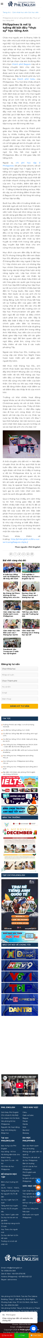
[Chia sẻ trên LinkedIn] (32, 554)
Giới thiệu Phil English (10, 1112)
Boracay (26, 1133)
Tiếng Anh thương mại (10, 1191)
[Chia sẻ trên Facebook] (15, 554)
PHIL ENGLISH (8, 1107)
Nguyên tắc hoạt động (10, 1127)
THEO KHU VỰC (30, 1107)
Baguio (25, 1118)
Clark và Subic (28, 1115)
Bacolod (26, 1130)
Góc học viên (33, 12)
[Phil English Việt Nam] (21, 4)
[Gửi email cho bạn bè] (24, 554)
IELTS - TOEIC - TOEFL (10, 1188)
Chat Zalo (37, 1335)
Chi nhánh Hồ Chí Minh (10, 1118)
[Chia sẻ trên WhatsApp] (11, 554)
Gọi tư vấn (8, 1335)
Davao (25, 1121)
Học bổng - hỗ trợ (8, 1152)
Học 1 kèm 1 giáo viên (10, 1215)
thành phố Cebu (26, 79)
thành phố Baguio (21, 64)
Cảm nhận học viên (20, 12)
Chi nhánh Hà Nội (9, 1115)
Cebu (25, 1112)
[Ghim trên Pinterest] (28, 554)
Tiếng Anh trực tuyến (9, 1206)
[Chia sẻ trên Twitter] (19, 554)
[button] (2, 4)
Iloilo (24, 1127)
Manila (25, 1124)
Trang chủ (7, 12)
